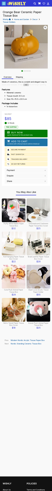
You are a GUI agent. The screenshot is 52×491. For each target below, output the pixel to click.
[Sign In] (48, 3)
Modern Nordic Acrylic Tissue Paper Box (28, 340)
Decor (35, 19)
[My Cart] (39, 3)
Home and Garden (21, 19)
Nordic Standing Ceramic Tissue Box (26, 343)
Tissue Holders (9, 22)
